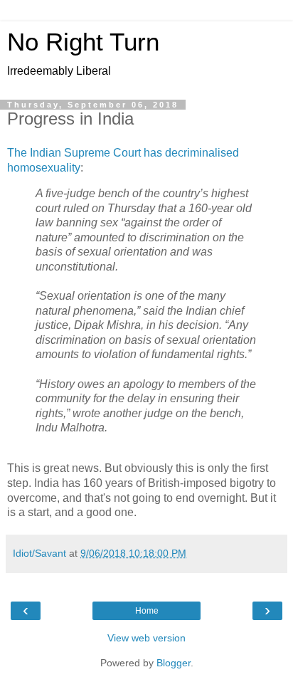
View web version (146, 638)
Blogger (173, 662)
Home (147, 611)
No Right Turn (83, 42)
